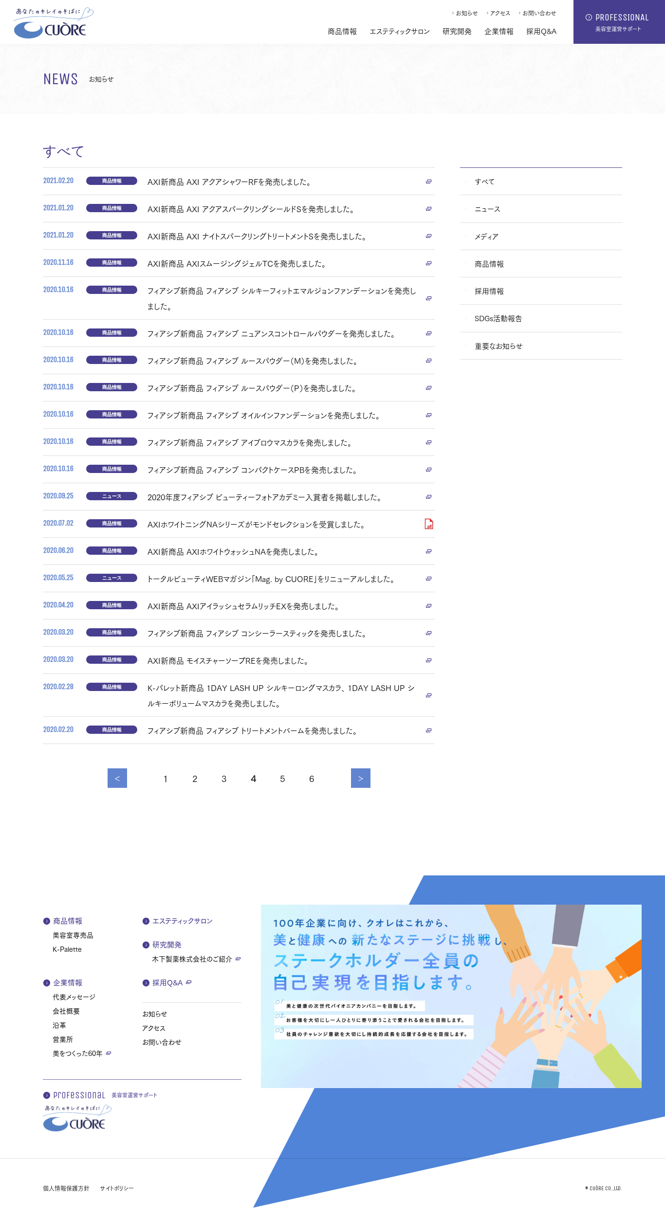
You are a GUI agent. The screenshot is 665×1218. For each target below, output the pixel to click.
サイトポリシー (117, 1188)
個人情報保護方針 (66, 1188)
